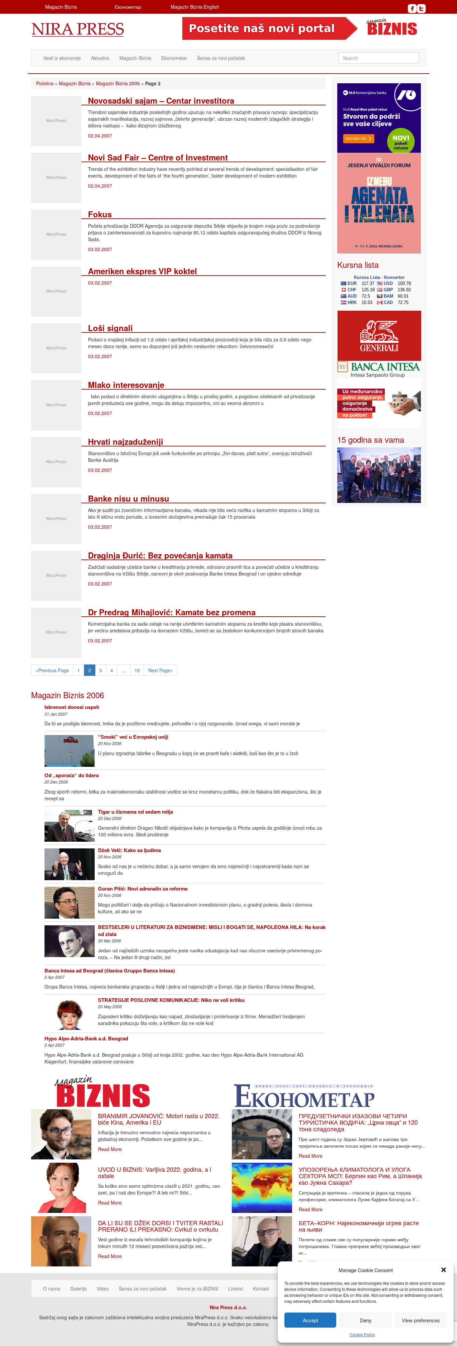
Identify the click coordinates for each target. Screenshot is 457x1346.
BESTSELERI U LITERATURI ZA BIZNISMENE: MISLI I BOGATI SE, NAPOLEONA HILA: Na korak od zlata (212, 930)
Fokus (100, 214)
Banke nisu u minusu (128, 498)
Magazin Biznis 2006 (118, 83)
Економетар (128, 6)
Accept (310, 1320)
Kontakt (261, 1288)
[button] (443, 1269)
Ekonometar (174, 58)
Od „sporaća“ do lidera (71, 775)
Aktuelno (100, 58)
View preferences (421, 1320)
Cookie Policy (362, 1334)
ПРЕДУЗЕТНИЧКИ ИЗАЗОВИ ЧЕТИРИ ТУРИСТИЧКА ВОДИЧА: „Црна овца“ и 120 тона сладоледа (358, 1122)
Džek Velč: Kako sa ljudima (129, 850)
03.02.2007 (100, 249)
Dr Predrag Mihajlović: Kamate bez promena (172, 612)
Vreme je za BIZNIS (197, 1288)
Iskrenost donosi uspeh (71, 707)
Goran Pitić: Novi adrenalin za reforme (143, 888)
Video (103, 1288)
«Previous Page (52, 670)
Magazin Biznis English (195, 6)
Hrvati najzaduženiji (125, 441)
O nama (51, 1288)
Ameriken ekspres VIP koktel (142, 271)
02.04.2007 (100, 135)
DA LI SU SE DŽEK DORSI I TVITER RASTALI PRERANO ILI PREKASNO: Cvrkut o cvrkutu (160, 1226)
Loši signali (110, 327)
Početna (45, 83)
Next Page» (160, 670)
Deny (366, 1320)
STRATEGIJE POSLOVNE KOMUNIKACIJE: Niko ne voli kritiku (171, 1000)
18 (137, 670)
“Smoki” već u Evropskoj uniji (133, 736)
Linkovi (235, 1288)
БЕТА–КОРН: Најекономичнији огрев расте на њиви (359, 1226)
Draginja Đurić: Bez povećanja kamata (160, 555)
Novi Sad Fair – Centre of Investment (158, 157)
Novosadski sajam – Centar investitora (161, 100)
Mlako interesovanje (126, 384)
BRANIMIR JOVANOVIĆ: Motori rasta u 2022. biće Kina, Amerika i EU (159, 1119)
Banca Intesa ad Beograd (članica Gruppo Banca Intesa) (109, 970)
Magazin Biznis (61, 6)
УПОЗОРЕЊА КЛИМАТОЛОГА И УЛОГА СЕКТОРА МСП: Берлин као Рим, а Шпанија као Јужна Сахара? (360, 1176)
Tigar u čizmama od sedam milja (135, 811)
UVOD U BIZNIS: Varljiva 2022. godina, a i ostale (154, 1172)
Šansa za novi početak (221, 58)
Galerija (78, 1288)
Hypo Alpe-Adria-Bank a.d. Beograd (86, 1038)
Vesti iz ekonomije (62, 58)
